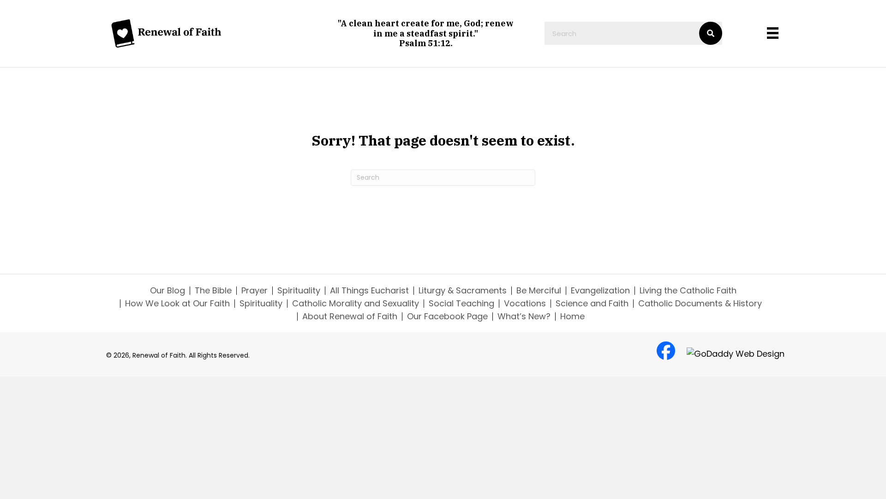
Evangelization (600, 290)
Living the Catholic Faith (688, 290)
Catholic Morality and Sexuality (355, 303)
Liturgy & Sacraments (463, 290)
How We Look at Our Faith (177, 303)
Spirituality (298, 290)
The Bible (213, 290)
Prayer (254, 290)
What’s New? (524, 316)
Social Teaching (461, 303)
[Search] (710, 33)
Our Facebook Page (447, 316)
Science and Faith (592, 303)
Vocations (525, 303)
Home (572, 316)
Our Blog (167, 290)
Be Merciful (538, 290)
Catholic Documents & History (700, 303)
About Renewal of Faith (349, 316)
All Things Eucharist (369, 290)
